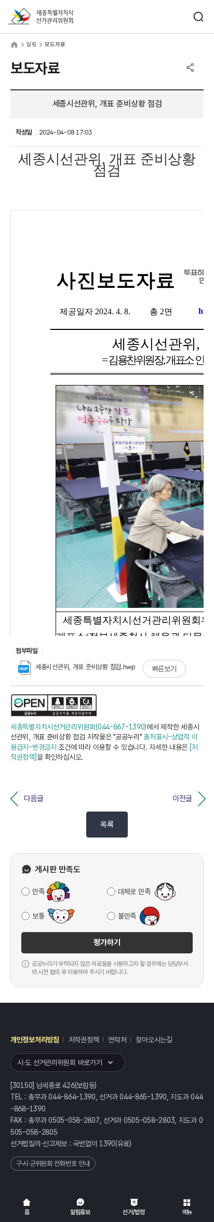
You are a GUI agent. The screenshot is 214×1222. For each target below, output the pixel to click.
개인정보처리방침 (34, 1039)
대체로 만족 (134, 891)
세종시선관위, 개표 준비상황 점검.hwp (85, 667)
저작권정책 (84, 1039)
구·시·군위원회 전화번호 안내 (53, 1163)
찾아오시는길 (154, 1039)
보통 (38, 916)
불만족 (127, 916)
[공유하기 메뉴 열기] (190, 67)
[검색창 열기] (198, 16)
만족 (38, 891)
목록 (106, 824)
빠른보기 (164, 669)
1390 (107, 1143)
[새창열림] (53, 705)
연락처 (117, 1039)
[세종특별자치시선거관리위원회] (60, 17)
